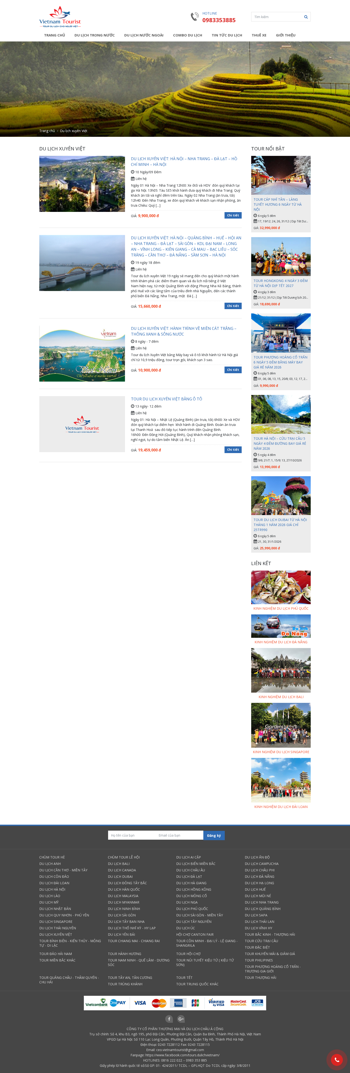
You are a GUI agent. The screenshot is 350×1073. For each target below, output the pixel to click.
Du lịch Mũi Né (258, 896)
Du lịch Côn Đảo (54, 876)
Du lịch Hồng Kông (193, 889)
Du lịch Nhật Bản (55, 908)
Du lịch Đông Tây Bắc (127, 883)
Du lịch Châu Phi (260, 870)
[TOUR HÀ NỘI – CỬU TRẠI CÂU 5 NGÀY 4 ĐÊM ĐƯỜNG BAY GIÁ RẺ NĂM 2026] (281, 414)
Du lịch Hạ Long (259, 883)
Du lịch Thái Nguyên (57, 928)
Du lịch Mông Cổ (191, 896)
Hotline (209, 13)
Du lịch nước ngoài (144, 35)
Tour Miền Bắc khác (57, 960)
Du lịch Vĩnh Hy (258, 928)
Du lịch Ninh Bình (124, 908)
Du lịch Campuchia (262, 863)
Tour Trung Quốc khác (197, 984)
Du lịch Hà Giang (191, 883)
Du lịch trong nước (95, 35)
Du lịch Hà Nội (52, 889)
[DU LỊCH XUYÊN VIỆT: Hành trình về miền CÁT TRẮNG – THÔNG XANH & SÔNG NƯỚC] (82, 355)
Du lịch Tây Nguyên (193, 921)
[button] (305, 16)
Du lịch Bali (119, 863)
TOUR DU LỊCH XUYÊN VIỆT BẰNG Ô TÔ (166, 399)
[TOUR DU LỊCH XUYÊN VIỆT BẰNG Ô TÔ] (82, 424)
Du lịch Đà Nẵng (259, 876)
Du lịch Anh (50, 863)
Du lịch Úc (185, 928)
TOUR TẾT (184, 977)
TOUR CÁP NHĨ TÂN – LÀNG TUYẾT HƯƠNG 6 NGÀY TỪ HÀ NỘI (278, 204)
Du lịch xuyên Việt (55, 934)
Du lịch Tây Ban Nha (126, 921)
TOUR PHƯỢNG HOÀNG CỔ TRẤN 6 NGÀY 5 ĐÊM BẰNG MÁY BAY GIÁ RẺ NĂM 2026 (280, 362)
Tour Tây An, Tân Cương (130, 977)
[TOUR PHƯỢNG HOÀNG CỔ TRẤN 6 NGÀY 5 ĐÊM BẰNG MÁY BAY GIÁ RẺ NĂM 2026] (281, 332)
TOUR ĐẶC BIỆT (257, 947)
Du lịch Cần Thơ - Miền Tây (63, 870)
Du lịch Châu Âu (190, 870)
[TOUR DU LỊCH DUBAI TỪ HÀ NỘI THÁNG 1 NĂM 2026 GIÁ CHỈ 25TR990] (281, 495)
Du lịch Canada (122, 870)
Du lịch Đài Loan (54, 883)
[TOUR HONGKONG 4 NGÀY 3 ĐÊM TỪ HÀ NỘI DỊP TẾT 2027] (281, 256)
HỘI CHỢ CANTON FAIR (195, 934)
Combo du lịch (187, 35)
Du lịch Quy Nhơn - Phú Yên (64, 915)
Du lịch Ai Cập (188, 857)
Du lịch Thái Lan (259, 921)
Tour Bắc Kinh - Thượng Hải (270, 934)
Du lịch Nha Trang (262, 902)
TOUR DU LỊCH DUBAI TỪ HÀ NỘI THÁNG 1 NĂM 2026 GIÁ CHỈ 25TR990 (280, 524)
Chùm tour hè (52, 857)
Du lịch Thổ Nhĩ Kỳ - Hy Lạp (132, 928)
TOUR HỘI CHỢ (188, 953)
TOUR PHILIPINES (259, 960)
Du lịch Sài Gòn (122, 915)
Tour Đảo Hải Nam (55, 953)
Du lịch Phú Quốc (192, 908)
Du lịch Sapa (256, 915)
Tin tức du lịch (227, 35)
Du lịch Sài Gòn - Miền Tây (199, 915)
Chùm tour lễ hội (124, 857)
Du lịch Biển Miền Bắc (195, 863)
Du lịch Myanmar (123, 902)
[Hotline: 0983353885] (337, 1060)
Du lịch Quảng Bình (262, 908)
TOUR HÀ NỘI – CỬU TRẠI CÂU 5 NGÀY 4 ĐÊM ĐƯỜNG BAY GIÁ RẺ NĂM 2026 (280, 443)
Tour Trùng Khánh (125, 984)
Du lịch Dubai (120, 876)
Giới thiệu (285, 35)
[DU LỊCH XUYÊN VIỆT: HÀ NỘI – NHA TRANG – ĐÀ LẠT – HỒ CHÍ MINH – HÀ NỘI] (82, 187)
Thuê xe (259, 35)
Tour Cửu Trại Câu (261, 941)
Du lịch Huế (255, 889)
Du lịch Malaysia (123, 896)
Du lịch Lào (49, 896)
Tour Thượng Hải (260, 977)
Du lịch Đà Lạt (189, 876)
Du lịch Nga (187, 902)
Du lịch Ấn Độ (257, 857)
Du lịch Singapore (55, 921)
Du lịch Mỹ (49, 902)
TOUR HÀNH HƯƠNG (124, 953)
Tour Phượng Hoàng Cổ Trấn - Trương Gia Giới (273, 968)
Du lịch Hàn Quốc (124, 889)
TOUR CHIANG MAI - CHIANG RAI (134, 941)
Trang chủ (54, 35)
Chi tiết (233, 215)
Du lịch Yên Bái (121, 934)
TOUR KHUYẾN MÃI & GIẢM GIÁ (270, 953)
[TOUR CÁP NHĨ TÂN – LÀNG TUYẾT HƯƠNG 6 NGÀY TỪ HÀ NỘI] (281, 175)
